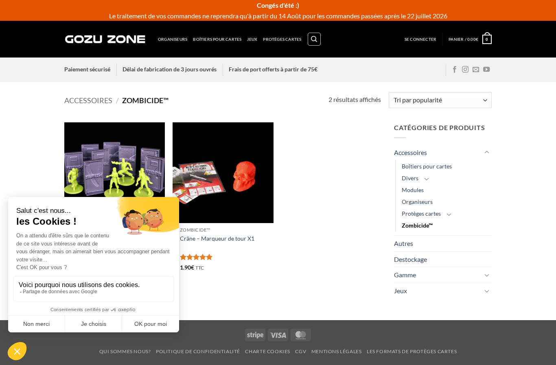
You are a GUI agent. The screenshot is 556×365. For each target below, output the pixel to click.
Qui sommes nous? (125, 351)
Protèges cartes (282, 39)
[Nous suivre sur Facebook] (454, 69)
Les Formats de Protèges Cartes (412, 351)
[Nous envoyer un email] (476, 69)
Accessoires (88, 100)
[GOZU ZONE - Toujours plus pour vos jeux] (105, 39)
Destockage (410, 259)
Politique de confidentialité (198, 351)
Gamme (405, 275)
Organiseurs (172, 39)
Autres (403, 243)
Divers (410, 178)
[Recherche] (314, 39)
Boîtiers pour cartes (217, 39)
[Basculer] (487, 152)
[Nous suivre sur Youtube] (486, 69)
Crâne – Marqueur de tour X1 (217, 238)
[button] (421, 39)
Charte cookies (267, 351)
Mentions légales (336, 351)
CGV (300, 351)
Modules (413, 189)
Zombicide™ (417, 225)
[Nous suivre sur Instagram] (465, 69)
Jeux (252, 39)
